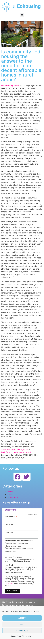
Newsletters (12, 497)
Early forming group (13, 546)
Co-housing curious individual (17, 543)
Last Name (9, 532)
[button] (22, 15)
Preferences (22, 631)
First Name (9, 524)
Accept (22, 618)
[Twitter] (26, 477)
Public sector (11, 551)
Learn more (9, 583)
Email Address (11, 517)
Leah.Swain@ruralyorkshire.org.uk (16, 452)
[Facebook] (17, 477)
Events (10, 492)
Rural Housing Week (10, 85)
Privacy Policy (16, 636)
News (9, 494)
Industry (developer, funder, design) (19, 548)
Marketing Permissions (13, 557)
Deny (22, 624)
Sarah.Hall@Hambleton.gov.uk (14, 449)
